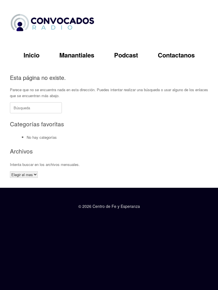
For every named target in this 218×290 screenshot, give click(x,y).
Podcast (126, 54)
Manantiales (76, 54)
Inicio (31, 54)
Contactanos (176, 54)
